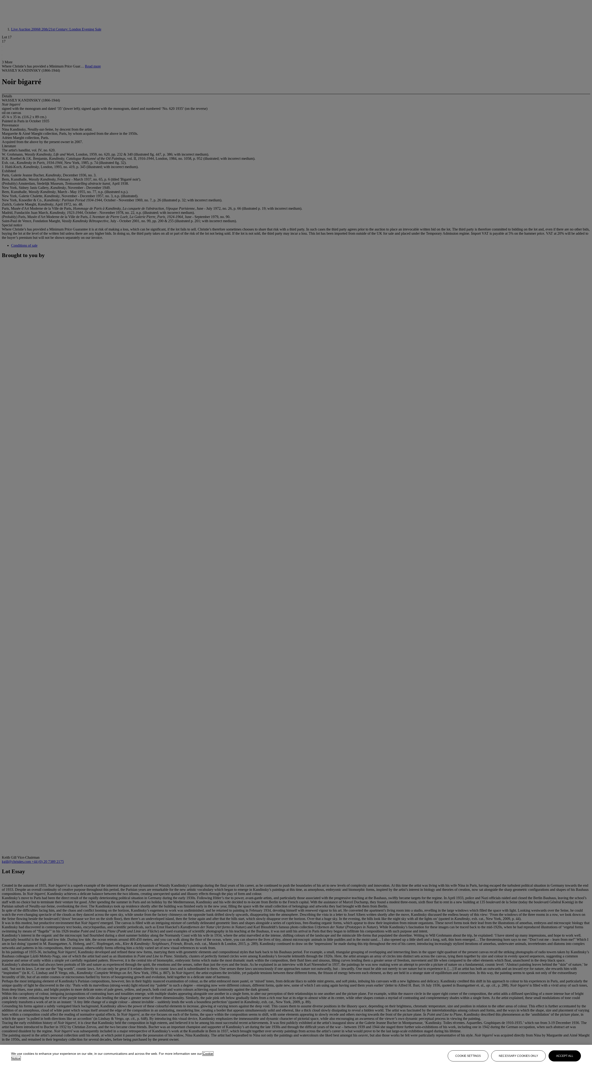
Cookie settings (468, 1056)
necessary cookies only (518, 1056)
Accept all (564, 1056)
